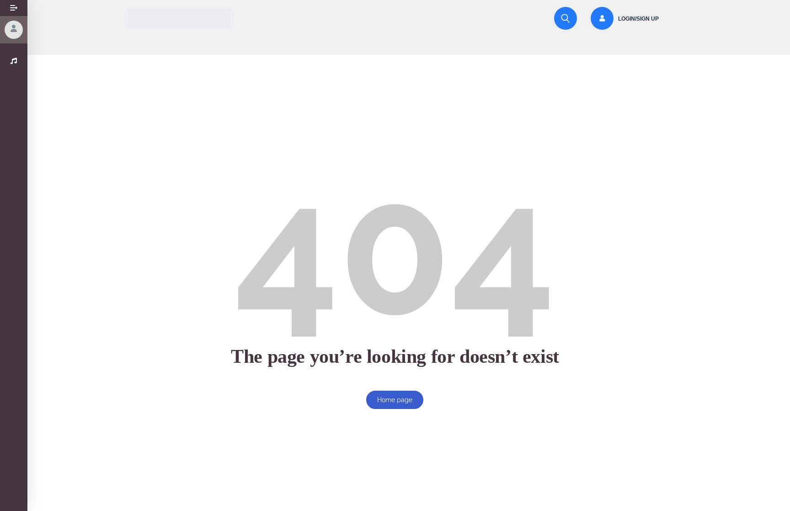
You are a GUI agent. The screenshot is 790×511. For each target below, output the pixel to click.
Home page (394, 399)
